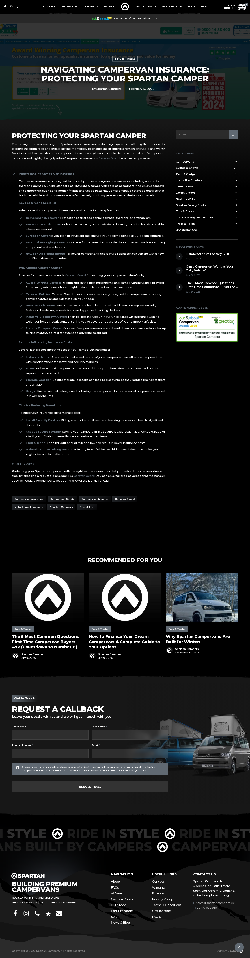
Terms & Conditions (167, 905)
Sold (114, 917)
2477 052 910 (205, 907)
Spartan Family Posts (191, 205)
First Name (19, 726)
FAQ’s (156, 917)
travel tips (87, 507)
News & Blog (120, 922)
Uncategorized (186, 230)
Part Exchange (122, 911)
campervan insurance (28, 498)
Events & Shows (187, 167)
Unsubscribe (161, 911)
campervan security (94, 498)
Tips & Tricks (125, 59)
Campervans (185, 161)
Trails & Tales (185, 223)
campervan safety (62, 498)
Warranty (158, 887)
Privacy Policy (162, 899)
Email (96, 745)
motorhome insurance (28, 507)
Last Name (99, 726)
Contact (158, 881)
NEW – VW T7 (185, 199)
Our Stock (118, 905)
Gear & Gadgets (187, 174)
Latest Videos (185, 192)
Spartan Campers (109, 88)
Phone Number (22, 745)
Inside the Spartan (189, 180)
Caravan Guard (109, 158)
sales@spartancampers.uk (215, 903)
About (115, 881)
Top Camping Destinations (195, 217)
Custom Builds (122, 899)
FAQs (115, 887)
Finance (158, 893)
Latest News (184, 186)
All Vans (116, 893)
